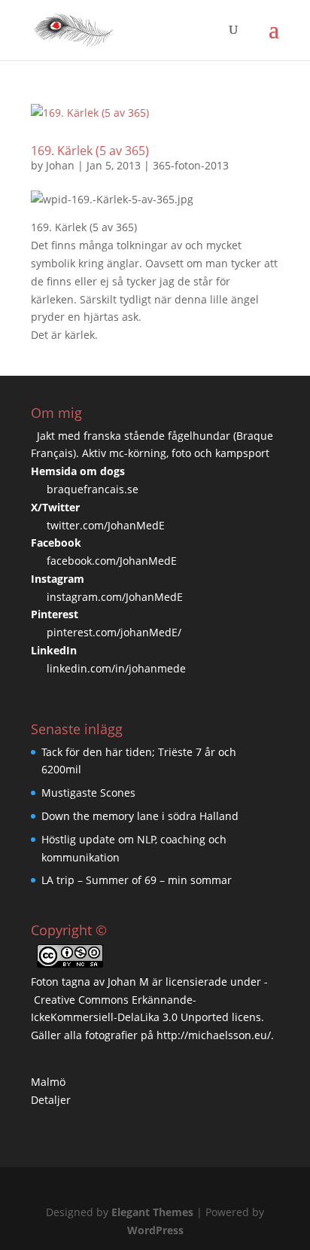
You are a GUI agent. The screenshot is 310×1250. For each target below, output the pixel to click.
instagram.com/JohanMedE (115, 597)
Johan (60, 165)
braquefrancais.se (92, 489)
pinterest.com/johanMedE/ (114, 632)
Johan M (128, 981)
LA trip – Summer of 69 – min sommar (136, 880)
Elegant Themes (152, 1212)
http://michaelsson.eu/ (214, 1035)
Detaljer (51, 1100)
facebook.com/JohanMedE (112, 560)
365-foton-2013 (191, 165)
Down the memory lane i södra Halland (140, 816)
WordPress (155, 1230)
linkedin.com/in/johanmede (116, 668)
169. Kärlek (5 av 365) (90, 150)
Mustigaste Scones (88, 792)
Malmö (48, 1082)
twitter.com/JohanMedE (106, 525)
